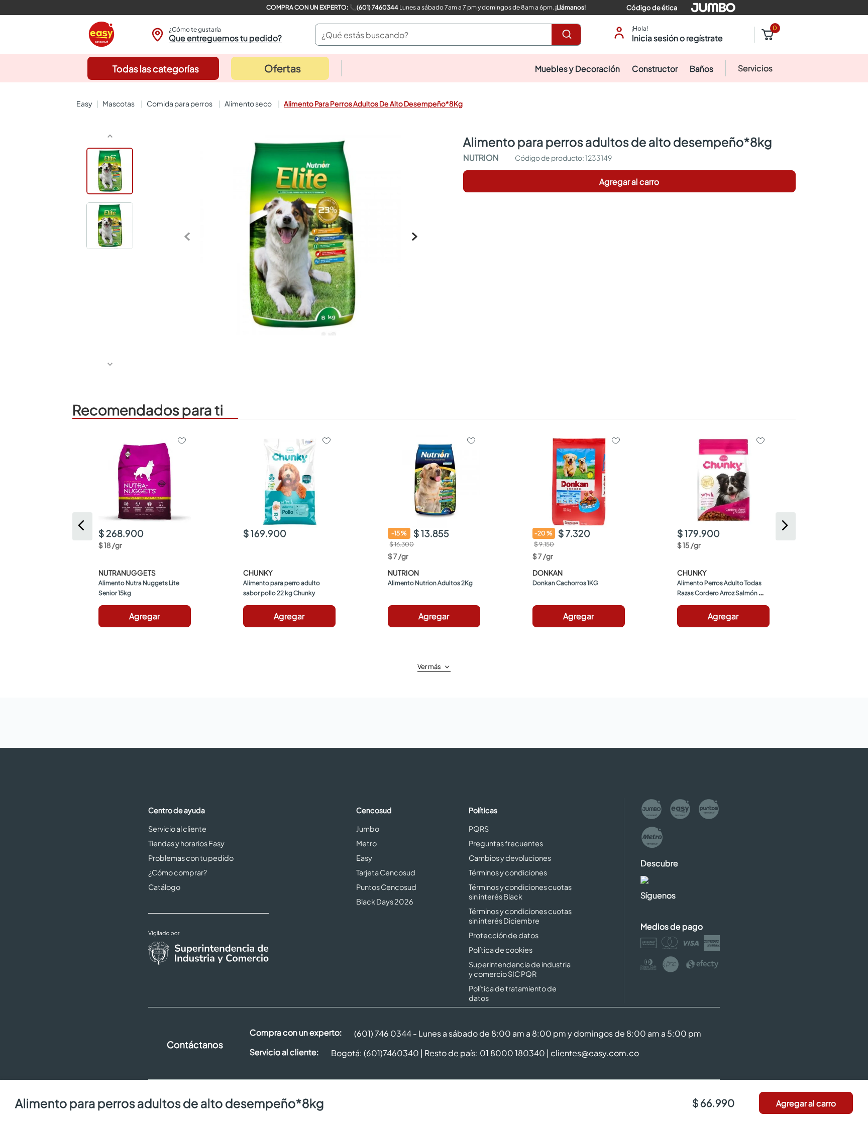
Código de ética (651, 8)
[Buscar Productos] (569, 34)
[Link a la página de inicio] (83, 103)
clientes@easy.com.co (595, 1067)
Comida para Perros (179, 103)
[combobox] (448, 35)
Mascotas (118, 103)
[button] (215, 34)
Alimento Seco (248, 103)
